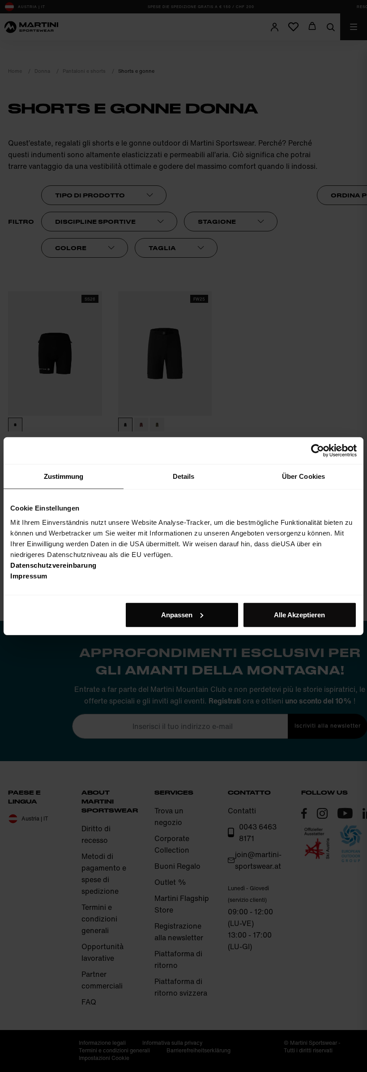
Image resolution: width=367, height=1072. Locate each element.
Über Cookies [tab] (303, 476)
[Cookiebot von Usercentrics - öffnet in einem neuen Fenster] (317, 450)
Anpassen (176, 614)
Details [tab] (184, 476)
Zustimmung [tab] (64, 476)
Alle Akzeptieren (299, 614)
